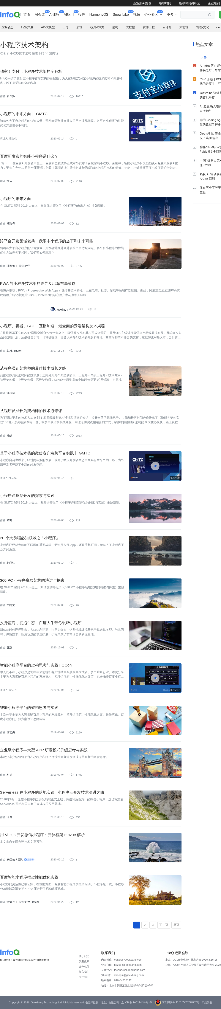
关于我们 (84, 956)
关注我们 (84, 976)
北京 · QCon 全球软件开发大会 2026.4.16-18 (192, 959)
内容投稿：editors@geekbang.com (121, 959)
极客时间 (165, 3)
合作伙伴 (84, 966)
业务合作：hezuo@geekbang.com (121, 964)
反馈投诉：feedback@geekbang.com (123, 970)
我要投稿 (84, 961)
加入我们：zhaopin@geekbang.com (122, 975)
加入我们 (84, 971)
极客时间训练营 (189, 3)
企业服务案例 (142, 3)
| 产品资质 (206, 1002)
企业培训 (214, 3)
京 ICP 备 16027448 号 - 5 (136, 1002)
